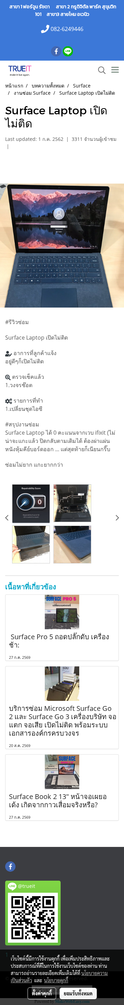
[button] (99, 70)
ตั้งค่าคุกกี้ (42, 993)
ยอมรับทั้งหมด (78, 993)
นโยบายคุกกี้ (56, 980)
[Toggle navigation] (115, 70)
